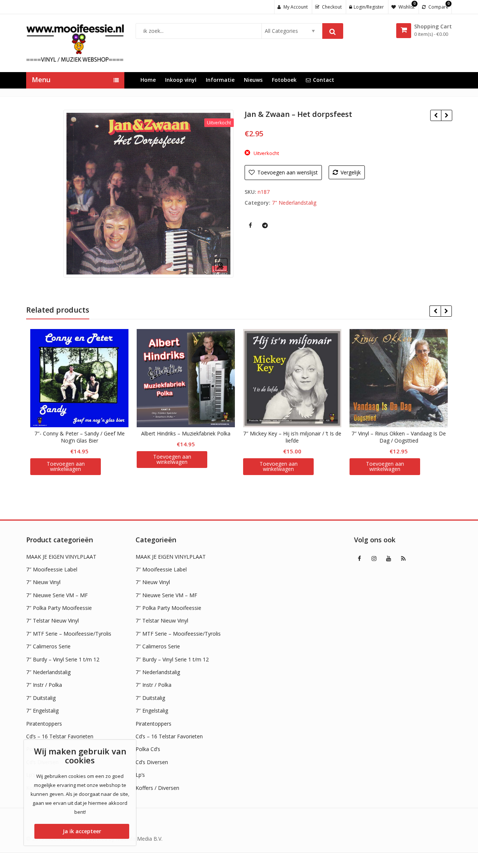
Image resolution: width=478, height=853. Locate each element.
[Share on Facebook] (250, 225)
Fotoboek (284, 79)
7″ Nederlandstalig (48, 672)
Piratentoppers (44, 723)
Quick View (83, 433)
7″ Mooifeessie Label (51, 569)
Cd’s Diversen (152, 762)
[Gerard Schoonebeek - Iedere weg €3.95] (446, 115)
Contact (323, 79)
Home (148, 79)
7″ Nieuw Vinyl (43, 582)
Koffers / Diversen (157, 787)
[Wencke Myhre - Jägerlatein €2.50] (435, 115)
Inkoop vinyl (180, 79)
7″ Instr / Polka (44, 684)
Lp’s (140, 774)
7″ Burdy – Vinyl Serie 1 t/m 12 (62, 659)
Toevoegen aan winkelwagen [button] (66, 466)
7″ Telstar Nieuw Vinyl (52, 620)
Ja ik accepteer (82, 831)
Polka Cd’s (148, 749)
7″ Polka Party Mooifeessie (59, 607)
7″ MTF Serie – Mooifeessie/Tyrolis (68, 633)
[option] (148, 193)
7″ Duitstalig (41, 697)
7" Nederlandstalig (294, 202)
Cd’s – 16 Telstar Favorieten (59, 736)
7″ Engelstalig (42, 710)
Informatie (220, 79)
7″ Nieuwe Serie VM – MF (57, 595)
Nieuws (253, 79)
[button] (226, 270)
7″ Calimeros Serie (48, 646)
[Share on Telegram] (264, 225)
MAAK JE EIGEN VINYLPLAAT (61, 556)
